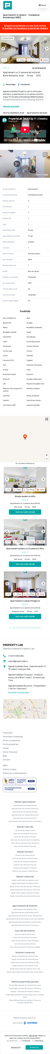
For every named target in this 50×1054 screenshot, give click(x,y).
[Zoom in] (47, 455)
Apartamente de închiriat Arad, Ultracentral (25, 916)
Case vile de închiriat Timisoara (25, 937)
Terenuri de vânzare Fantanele (25, 862)
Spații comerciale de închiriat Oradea (25, 962)
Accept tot (34, 1047)
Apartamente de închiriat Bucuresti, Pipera (25, 922)
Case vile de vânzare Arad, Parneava (25, 843)
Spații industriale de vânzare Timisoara (25, 890)
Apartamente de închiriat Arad (25, 909)
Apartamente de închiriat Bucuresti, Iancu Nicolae (25, 919)
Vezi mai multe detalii (25, 512)
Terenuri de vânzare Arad (25, 855)
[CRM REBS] (30, 1023)
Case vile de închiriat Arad (25, 934)
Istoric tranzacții (10, 752)
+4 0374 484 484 (16, 656)
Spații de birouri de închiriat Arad (25, 966)
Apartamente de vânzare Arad (25, 805)
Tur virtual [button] (33, 60)
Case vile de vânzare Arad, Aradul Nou (25, 840)
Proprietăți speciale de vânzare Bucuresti (25, 985)
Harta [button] (45, 60)
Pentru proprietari (10, 744)
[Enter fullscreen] (47, 419)
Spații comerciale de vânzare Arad (25, 880)
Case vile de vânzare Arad (25, 830)
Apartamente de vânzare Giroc (25, 818)
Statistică (26, 1041)
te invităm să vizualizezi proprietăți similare (25, 28)
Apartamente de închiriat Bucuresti (25, 912)
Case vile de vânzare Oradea (25, 837)
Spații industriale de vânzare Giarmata (25, 896)
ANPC (5, 766)
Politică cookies (9, 769)
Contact (6, 760)
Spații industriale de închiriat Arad (25, 956)
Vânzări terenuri (25, 852)
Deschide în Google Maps (18, 692)
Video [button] (22, 60)
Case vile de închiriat (25, 931)
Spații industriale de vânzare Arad (25, 883)
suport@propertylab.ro (18, 661)
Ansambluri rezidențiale (13, 737)
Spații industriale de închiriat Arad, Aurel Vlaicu (25, 972)
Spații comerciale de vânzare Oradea (25, 893)
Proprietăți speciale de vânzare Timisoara (25, 988)
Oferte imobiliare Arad (13, 113)
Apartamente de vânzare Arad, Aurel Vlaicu (25, 821)
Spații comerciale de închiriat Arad (25, 959)
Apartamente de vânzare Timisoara (25, 809)
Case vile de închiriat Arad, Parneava (25, 941)
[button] (3, 48)
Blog (5, 756)
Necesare (14, 1041)
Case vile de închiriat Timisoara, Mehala (25, 947)
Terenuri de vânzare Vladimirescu (25, 871)
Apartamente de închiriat (25, 906)
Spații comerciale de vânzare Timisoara (25, 886)
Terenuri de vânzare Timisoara (25, 868)
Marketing (39, 1041)
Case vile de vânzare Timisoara (25, 834)
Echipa (6, 748)
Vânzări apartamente (25, 802)
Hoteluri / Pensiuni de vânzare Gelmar (25, 991)
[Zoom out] (47, 459)
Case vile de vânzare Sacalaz (25, 846)
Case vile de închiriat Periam (25, 944)
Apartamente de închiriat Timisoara (25, 925)
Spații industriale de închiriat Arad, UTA (25, 969)
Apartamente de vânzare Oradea (25, 812)
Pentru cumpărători (11, 740)
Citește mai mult (11, 106)
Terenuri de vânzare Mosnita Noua (25, 858)
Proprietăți (7, 733)
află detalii (33, 1036)
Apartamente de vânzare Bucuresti (25, 815)
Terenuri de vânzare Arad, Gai (25, 865)
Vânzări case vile (25, 827)
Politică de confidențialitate (15, 773)
